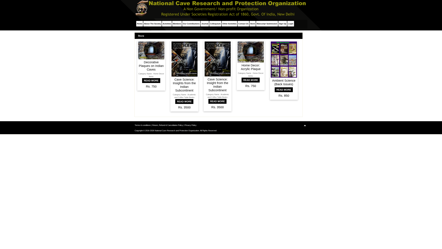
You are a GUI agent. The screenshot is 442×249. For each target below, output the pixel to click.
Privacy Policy (190, 125)
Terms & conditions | (143, 125)
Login (290, 24)
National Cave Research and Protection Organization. (177, 131)
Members (177, 24)
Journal (204, 24)
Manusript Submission (267, 24)
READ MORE (151, 80)
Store (252, 24)
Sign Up (282, 24)
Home (139, 24)
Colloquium (215, 24)
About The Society (152, 24)
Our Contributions (191, 24)
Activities (167, 24)
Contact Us (243, 24)
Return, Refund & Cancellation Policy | (168, 125)
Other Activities (229, 24)
